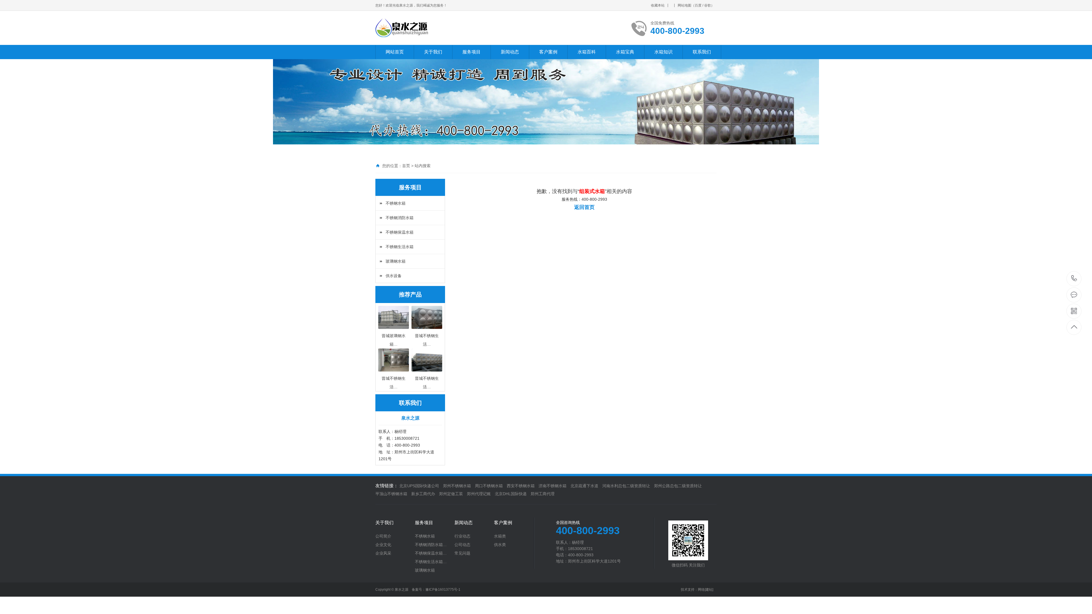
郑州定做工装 (451, 493)
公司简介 (383, 536)
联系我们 (702, 51)
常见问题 (462, 553)
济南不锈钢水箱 (552, 486)
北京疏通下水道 (584, 486)
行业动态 (462, 536)
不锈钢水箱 (396, 203)
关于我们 (433, 51)
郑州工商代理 (543, 493)
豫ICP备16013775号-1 (442, 590)
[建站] (709, 590)
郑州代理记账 (479, 493)
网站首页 (395, 51)
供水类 (500, 545)
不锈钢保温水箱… (431, 553)
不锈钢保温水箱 (399, 232)
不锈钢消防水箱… (431, 545)
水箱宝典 (625, 51)
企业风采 (383, 553)
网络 (701, 590)
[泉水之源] (444, 27)
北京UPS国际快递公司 (419, 486)
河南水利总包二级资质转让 (626, 486)
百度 (698, 5)
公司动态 (462, 545)
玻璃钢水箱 (396, 261)
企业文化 (383, 545)
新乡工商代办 (423, 493)
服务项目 (471, 51)
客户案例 (548, 51)
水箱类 (500, 536)
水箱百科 (587, 51)
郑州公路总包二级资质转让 (678, 486)
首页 (406, 165)
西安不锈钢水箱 (521, 486)
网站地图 (684, 5)
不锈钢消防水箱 (399, 217)
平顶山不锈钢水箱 (391, 493)
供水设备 (394, 275)
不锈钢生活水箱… (431, 562)
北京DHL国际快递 (511, 493)
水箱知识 (663, 51)
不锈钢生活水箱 (399, 246)
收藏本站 (658, 5)
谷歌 (707, 5)
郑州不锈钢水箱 (457, 486)
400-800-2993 (1074, 278)
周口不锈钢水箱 (489, 486)
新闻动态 (510, 51)
